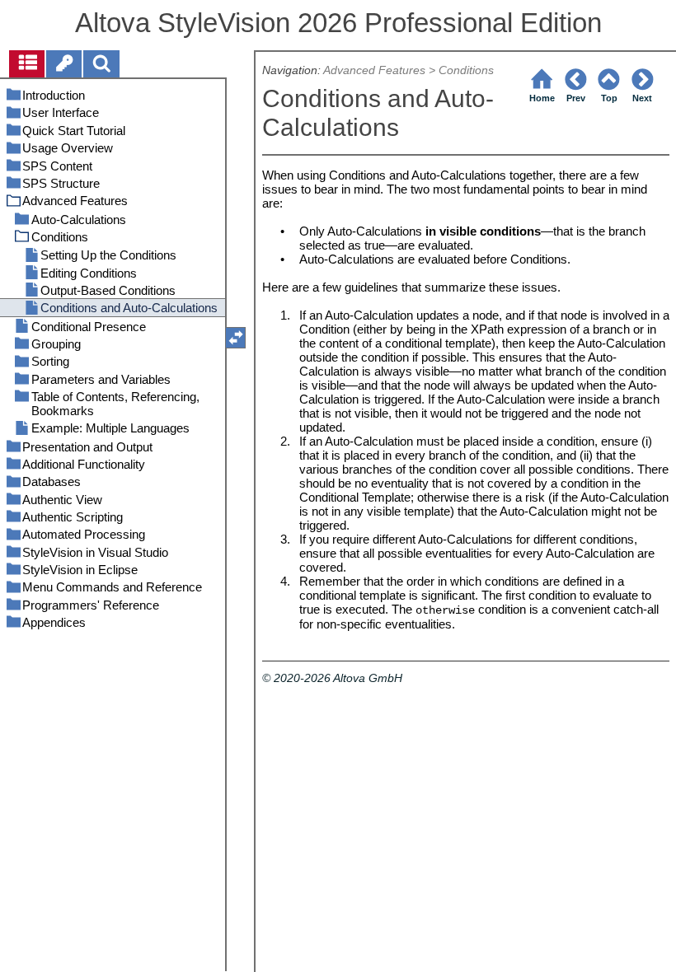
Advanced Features (374, 70)
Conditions (466, 70)
